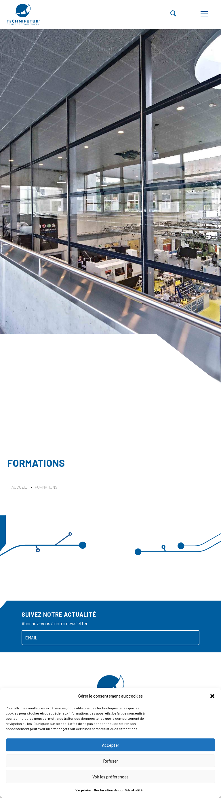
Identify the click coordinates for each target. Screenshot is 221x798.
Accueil (19, 487)
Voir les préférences (110, 776)
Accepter (110, 745)
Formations (46, 487)
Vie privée (83, 790)
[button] (212, 696)
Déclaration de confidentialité (118, 790)
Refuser (110, 760)
